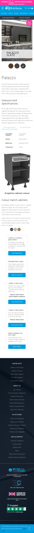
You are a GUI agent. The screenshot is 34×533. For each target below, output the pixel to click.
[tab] (10, 127)
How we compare (24, 17)
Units (10, 13)
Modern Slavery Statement (17, 457)
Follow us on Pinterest (17, 428)
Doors (16, 13)
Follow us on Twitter (17, 422)
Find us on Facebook (17, 418)
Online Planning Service (17, 403)
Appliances (24, 13)
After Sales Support (17, 374)
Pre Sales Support (17, 377)
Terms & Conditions (17, 441)
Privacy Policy (17, 444)
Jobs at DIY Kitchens (17, 410)
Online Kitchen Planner (17, 400)
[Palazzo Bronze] (11, 66)
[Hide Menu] (13, 8)
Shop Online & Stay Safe (17, 454)
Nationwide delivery (8, 17)
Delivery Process (17, 371)
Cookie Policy (17, 447)
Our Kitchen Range (17, 381)
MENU (2, 8)
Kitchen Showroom (17, 396)
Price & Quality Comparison (17, 393)
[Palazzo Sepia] (17, 66)
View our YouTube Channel (17, 425)
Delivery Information (17, 367)
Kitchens (4, 13)
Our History (17, 390)
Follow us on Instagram (17, 432)
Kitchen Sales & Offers (17, 406)
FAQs (17, 451)
